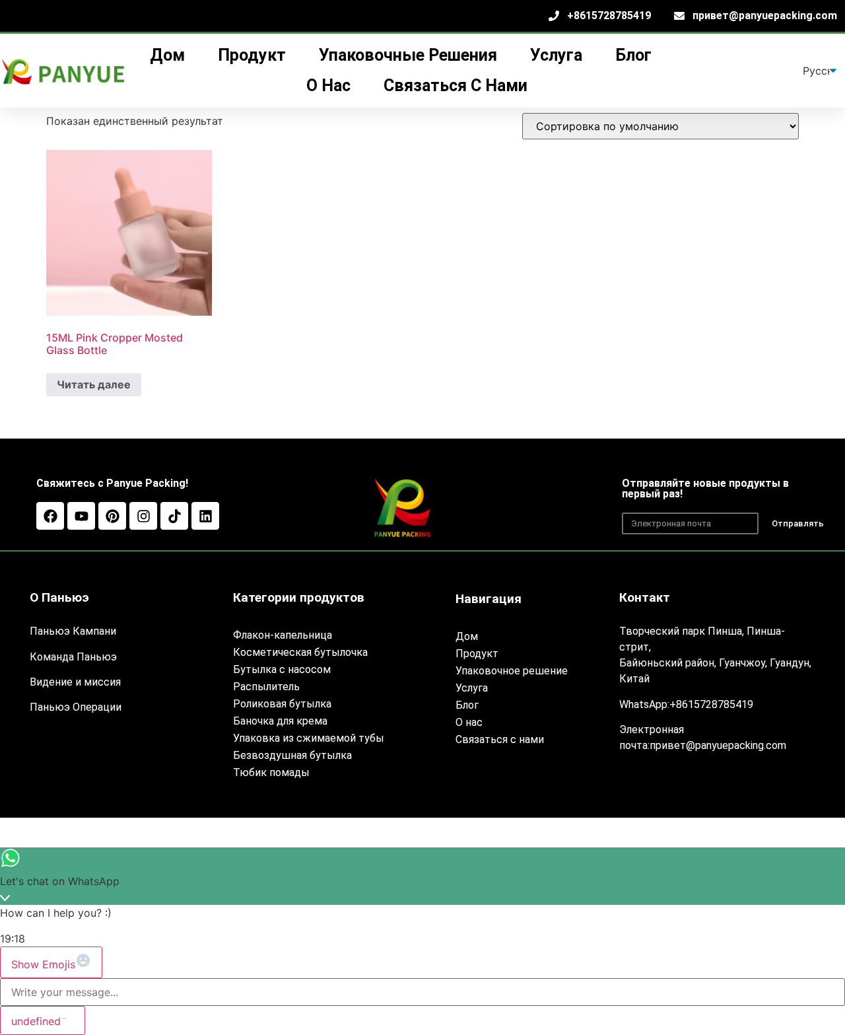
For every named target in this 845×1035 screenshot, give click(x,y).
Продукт (477, 653)
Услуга (472, 688)
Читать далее (94, 384)
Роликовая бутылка (282, 703)
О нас (328, 85)
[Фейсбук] (50, 516)
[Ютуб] (81, 516)
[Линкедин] (205, 516)
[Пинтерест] (112, 516)
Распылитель (266, 686)
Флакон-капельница (282, 635)
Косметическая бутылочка (300, 652)
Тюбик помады (271, 772)
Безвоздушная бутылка (292, 755)
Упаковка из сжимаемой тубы (308, 738)
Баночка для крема (280, 721)
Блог (633, 55)
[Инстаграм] (143, 516)
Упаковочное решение (512, 670)
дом (167, 55)
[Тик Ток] (174, 516)
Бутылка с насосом (282, 669)
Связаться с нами (455, 85)
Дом (467, 636)
